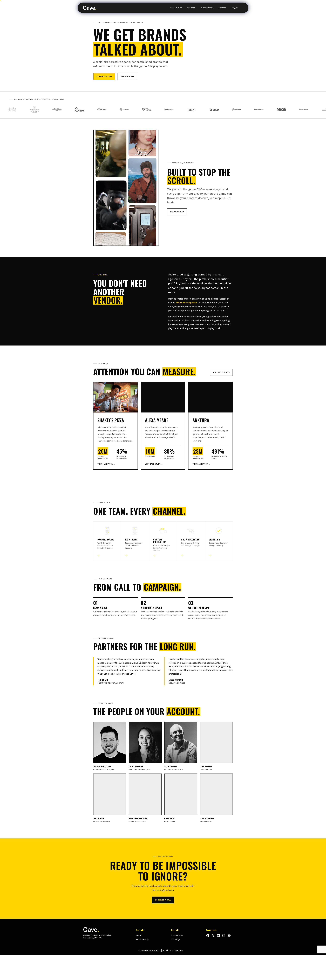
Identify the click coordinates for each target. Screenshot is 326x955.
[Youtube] (229, 935)
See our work (127, 76)
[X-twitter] (213, 935)
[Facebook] (207, 935)
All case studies (221, 372)
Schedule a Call (104, 76)
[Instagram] (223, 935)
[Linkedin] (218, 935)
